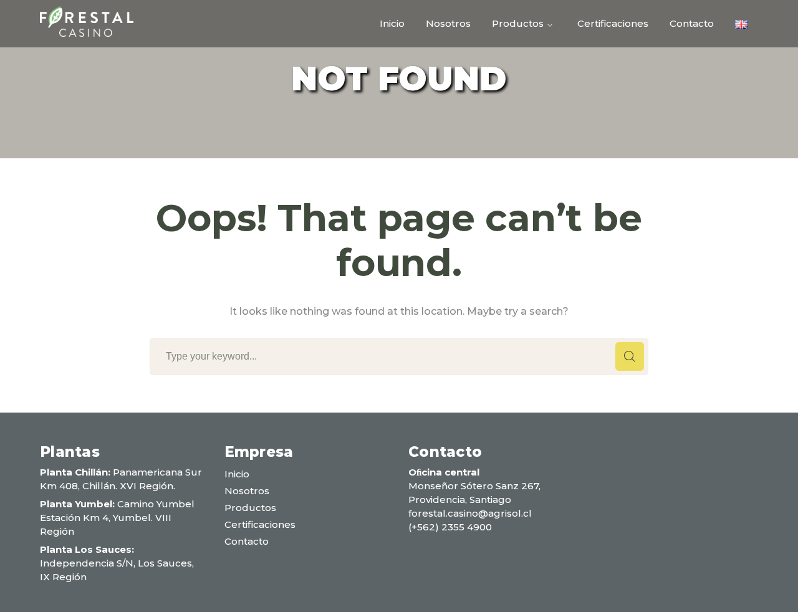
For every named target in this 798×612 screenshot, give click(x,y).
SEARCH (629, 356)
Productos (250, 508)
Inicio (236, 474)
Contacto (246, 541)
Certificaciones (260, 524)
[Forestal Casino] (86, 21)
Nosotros (246, 491)
